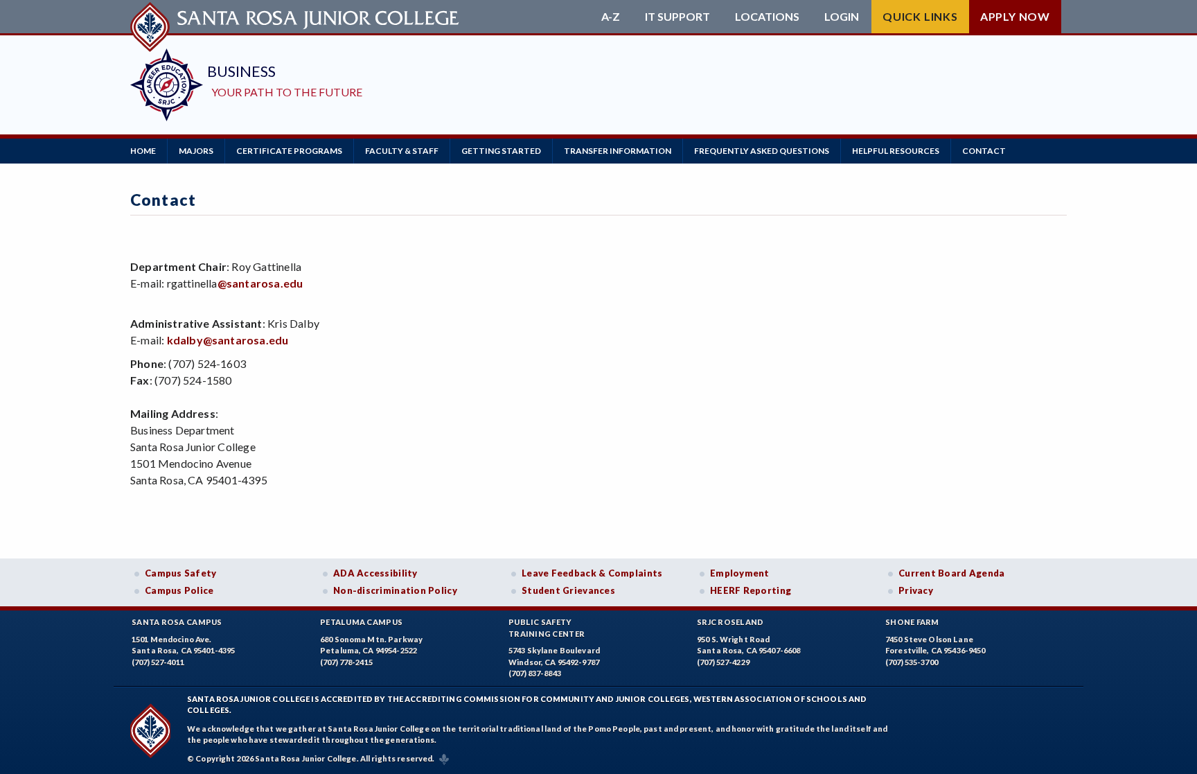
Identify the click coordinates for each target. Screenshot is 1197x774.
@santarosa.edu (260, 283)
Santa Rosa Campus (177, 621)
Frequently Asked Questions (761, 151)
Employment (740, 573)
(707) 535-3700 (911, 662)
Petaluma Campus (361, 621)
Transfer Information (617, 151)
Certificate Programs (289, 151)
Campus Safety (181, 573)
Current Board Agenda (951, 573)
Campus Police (179, 590)
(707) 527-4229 (723, 662)
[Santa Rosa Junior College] (296, 16)
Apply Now (1015, 16)
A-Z (610, 16)
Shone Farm (912, 621)
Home (143, 151)
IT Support (677, 16)
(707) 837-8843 (534, 673)
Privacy (915, 590)
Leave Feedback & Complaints (592, 573)
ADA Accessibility (375, 573)
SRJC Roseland (730, 621)
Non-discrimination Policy (395, 590)
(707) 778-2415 (346, 662)
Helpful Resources (895, 151)
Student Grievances (568, 590)
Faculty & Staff (401, 151)
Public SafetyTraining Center (546, 627)
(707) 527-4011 (158, 662)
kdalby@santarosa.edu (228, 339)
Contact (984, 151)
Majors (196, 151)
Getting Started (501, 151)
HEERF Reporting (750, 590)
